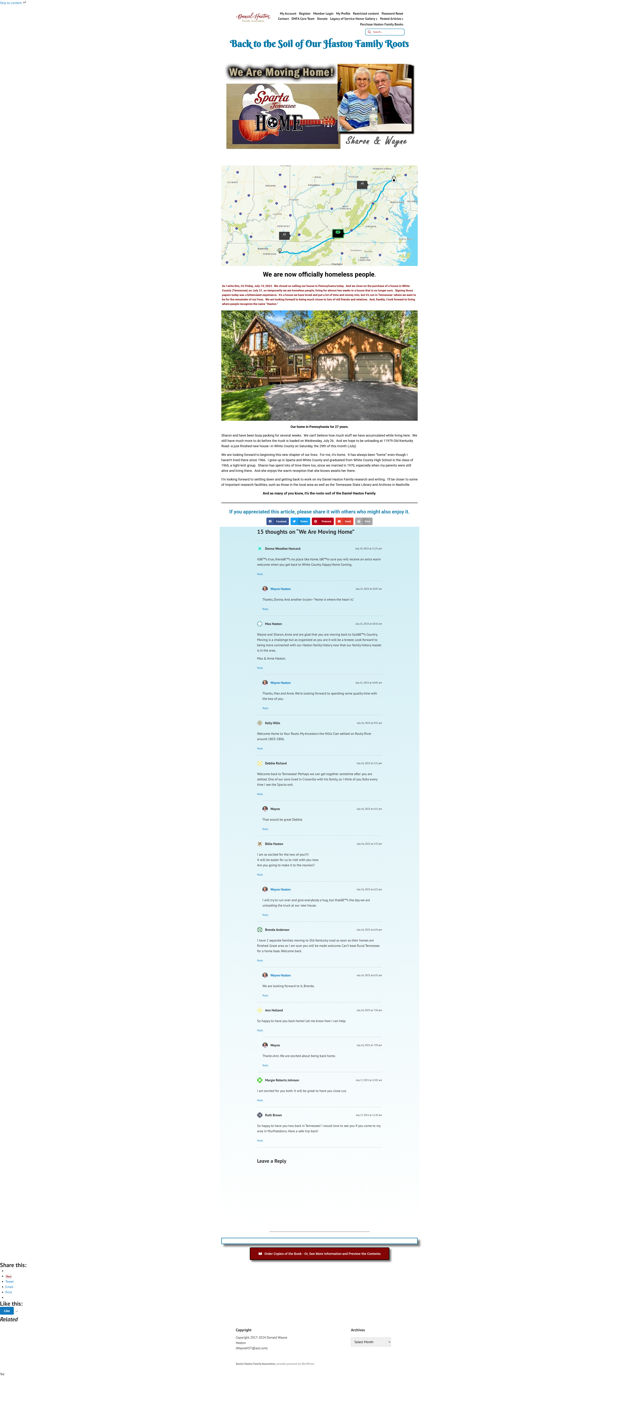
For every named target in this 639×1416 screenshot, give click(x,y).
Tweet (9, 1282)
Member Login (323, 13)
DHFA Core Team (303, 18)
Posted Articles (390, 18)
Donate (322, 18)
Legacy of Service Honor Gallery (352, 18)
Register (305, 13)
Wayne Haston (280, 589)
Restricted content (366, 13)
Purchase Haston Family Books (381, 24)
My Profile (343, 13)
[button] (277, 521)
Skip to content (11, 3)
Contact (283, 18)
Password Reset (392, 13)
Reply (260, 574)
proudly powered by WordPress (295, 1364)
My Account (288, 13)
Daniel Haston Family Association (255, 1364)
